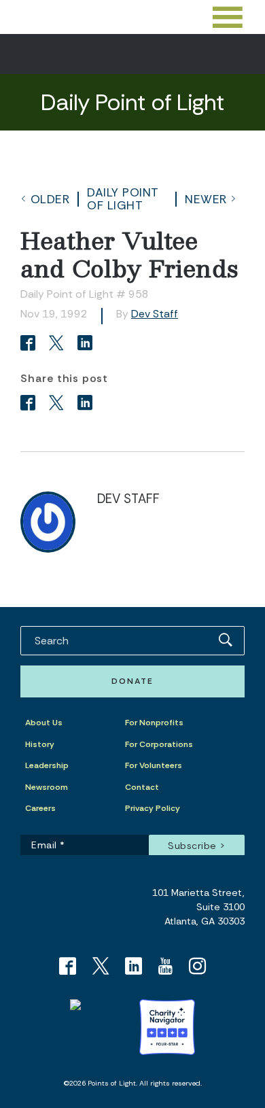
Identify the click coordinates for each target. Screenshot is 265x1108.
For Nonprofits (154, 722)
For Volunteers (153, 765)
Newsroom (46, 787)
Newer (206, 199)
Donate (132, 681)
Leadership (47, 765)
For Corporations (159, 744)
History (39, 744)
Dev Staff (154, 314)
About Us (44, 722)
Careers (40, 808)
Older (50, 199)
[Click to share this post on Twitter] (58, 344)
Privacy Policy (152, 808)
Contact (142, 787)
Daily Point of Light (123, 198)
